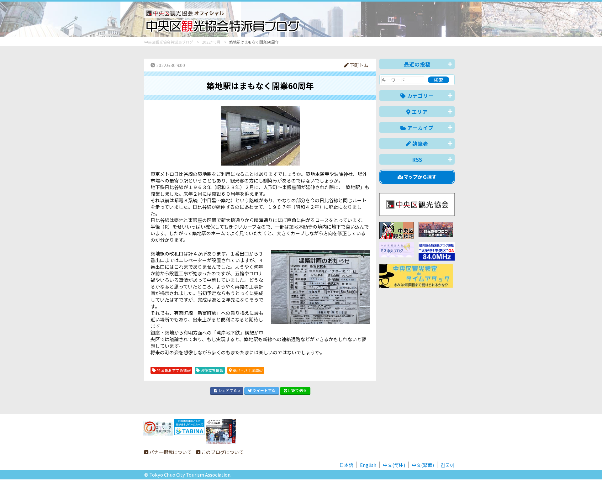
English (368, 465)
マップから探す (419, 176)
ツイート (263, 390)
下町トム (358, 65)
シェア (228, 390)
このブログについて (222, 452)
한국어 (448, 465)
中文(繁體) (423, 465)
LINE (297, 390)
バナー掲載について (170, 452)
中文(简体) (394, 465)
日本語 (346, 465)
